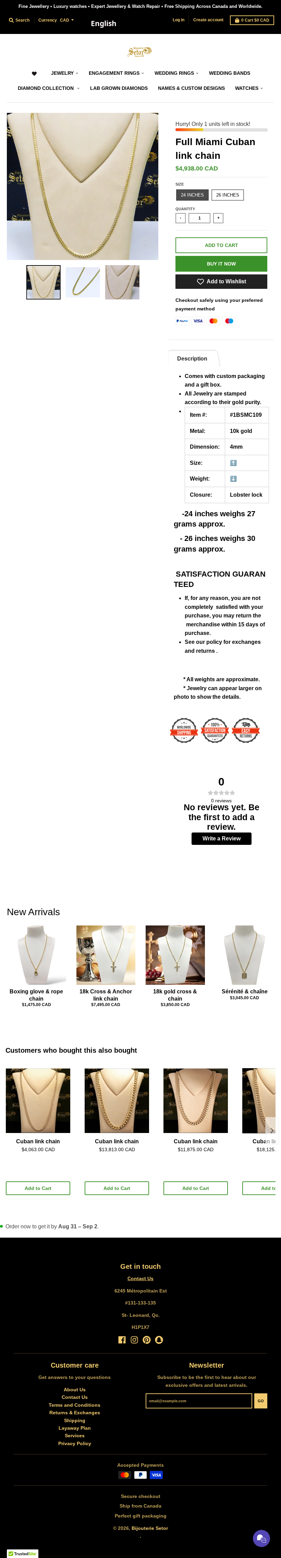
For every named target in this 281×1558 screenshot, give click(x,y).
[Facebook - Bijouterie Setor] (122, 1340)
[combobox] (103, 23)
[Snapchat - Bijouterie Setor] (159, 1340)
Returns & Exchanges (74, 1412)
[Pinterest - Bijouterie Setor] (147, 1340)
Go (261, 1401)
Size (179, 184)
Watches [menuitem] (246, 88)
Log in (178, 19)
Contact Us (140, 1278)
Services (75, 1435)
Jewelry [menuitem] (62, 73)
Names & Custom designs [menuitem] (191, 88)
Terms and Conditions (74, 1405)
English (104, 23)
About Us (75, 1389)
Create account (208, 19)
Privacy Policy (74, 1443)
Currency (47, 20)
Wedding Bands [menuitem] (229, 73)
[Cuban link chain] (38, 1100)
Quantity (185, 209)
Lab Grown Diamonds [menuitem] (119, 88)
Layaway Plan (75, 1428)
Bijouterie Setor (150, 1528)
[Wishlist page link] (34, 77)
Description (192, 359)
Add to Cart (38, 1188)
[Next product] (272, 1130)
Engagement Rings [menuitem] (114, 73)
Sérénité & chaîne (245, 991)
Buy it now (221, 264)
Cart (255, 20)
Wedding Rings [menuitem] (174, 73)
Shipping (74, 1420)
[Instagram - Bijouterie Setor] (134, 1340)
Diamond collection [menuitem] (46, 88)
